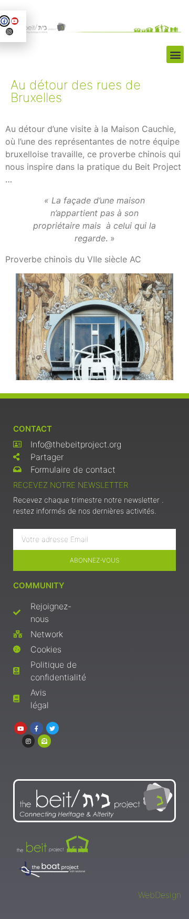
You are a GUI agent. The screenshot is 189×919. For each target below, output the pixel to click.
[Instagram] (9, 31)
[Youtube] (14, 21)
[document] (94, 459)
